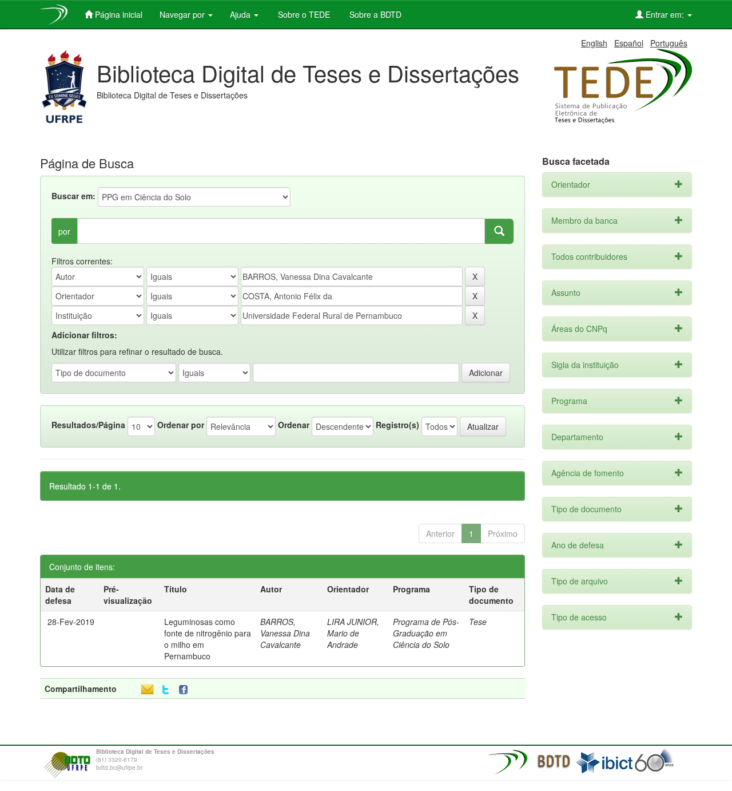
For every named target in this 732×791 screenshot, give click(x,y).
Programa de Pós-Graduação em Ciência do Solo (426, 633)
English (594, 43)
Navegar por (183, 14)
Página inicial (117, 14)
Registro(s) (397, 424)
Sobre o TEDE (303, 14)
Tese (478, 621)
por (64, 231)
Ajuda (241, 14)
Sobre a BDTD (374, 14)
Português (668, 43)
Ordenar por (180, 424)
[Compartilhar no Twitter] (165, 690)
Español (628, 43)
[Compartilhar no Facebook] (185, 690)
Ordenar (293, 424)
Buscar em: (73, 195)
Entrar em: (664, 14)
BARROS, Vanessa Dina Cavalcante (285, 633)
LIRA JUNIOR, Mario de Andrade (353, 633)
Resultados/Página (88, 424)
